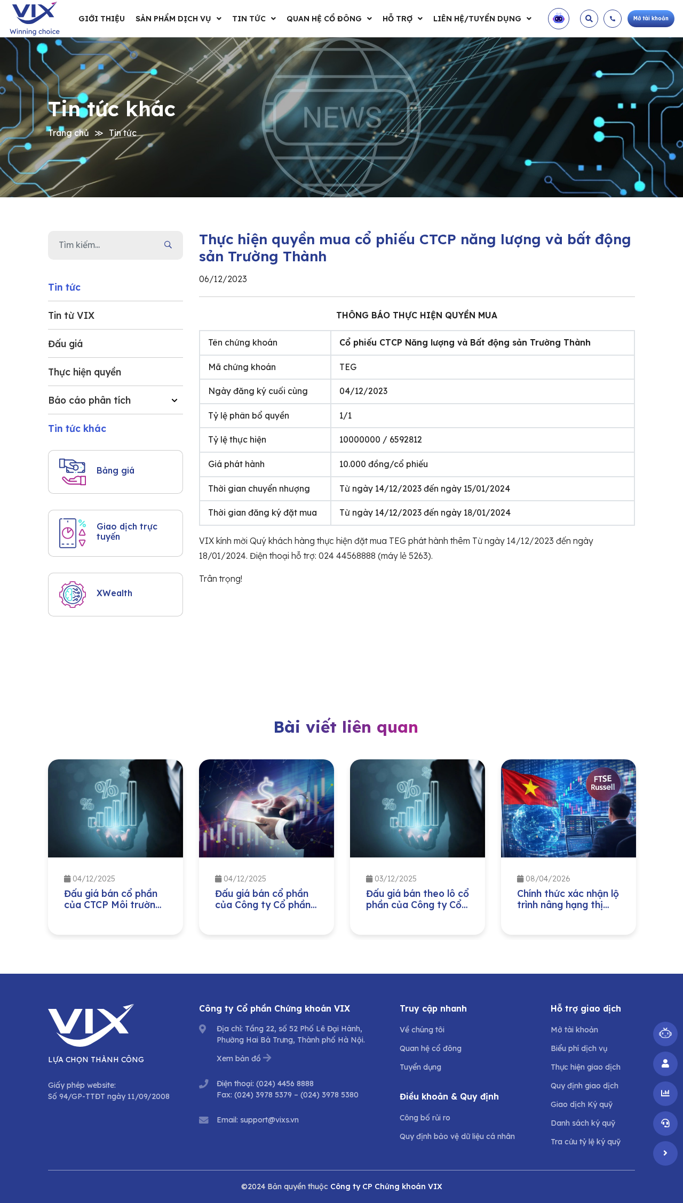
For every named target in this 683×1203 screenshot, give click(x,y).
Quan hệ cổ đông (324, 18)
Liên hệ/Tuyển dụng (477, 18)
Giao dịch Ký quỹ (582, 1104)
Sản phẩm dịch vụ (173, 18)
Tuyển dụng (420, 1067)
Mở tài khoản (574, 1029)
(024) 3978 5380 (329, 1095)
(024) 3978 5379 (263, 1095)
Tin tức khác (77, 428)
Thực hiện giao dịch (586, 1067)
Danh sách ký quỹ (583, 1123)
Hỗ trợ (397, 18)
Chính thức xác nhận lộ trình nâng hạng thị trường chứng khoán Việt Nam (568, 910)
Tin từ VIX (71, 315)
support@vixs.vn (269, 1120)
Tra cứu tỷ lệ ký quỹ (586, 1141)
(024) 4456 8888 (285, 1083)
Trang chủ (68, 132)
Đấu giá (65, 343)
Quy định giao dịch (584, 1085)
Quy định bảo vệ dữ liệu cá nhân (457, 1136)
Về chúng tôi (422, 1029)
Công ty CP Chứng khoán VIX (386, 1186)
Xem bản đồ (239, 1058)
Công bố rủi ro (425, 1117)
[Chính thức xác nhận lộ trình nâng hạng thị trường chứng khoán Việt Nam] (568, 808)
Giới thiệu (101, 18)
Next (643, 850)
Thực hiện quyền (84, 372)
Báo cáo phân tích (89, 400)
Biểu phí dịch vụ (579, 1048)
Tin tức (249, 18)
